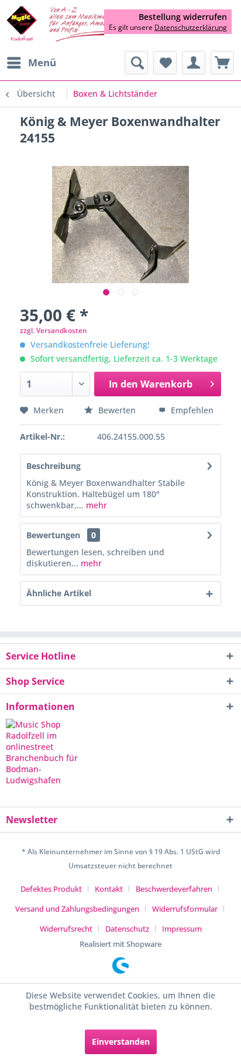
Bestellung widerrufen (183, 17)
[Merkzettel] (165, 62)
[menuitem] (31, 62)
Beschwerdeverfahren (174, 889)
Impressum (182, 928)
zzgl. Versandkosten (53, 330)
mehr (95, 505)
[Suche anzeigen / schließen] (136, 62)
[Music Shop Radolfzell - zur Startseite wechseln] (63, 24)
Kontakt (109, 889)
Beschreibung (53, 465)
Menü (42, 62)
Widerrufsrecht (66, 928)
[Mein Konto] (193, 62)
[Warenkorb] (222, 62)
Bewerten (117, 410)
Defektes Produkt (51, 889)
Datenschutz (127, 928)
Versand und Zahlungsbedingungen (77, 908)
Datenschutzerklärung (190, 27)
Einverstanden (121, 1041)
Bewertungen (53, 535)
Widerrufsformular (185, 908)
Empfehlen (191, 410)
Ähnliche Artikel (58, 593)
